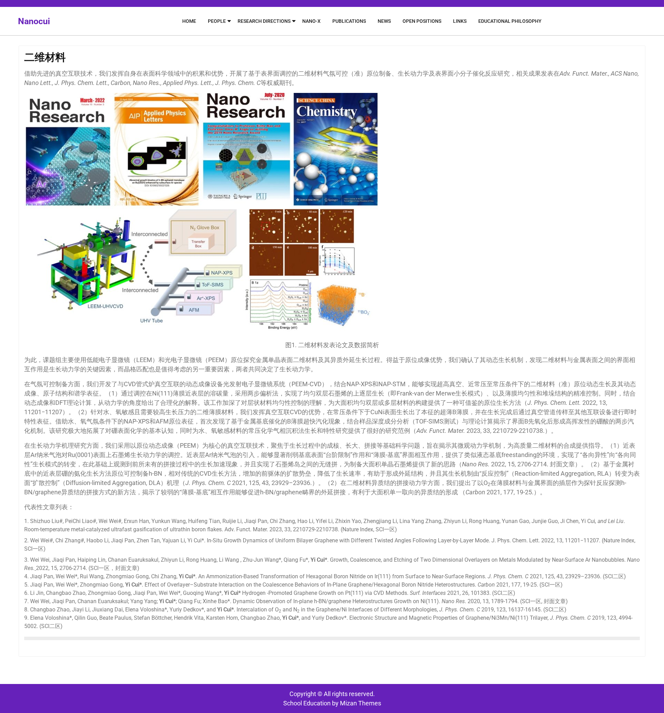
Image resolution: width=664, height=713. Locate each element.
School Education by (332, 703)
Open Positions (422, 21)
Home (189, 21)
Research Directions (264, 21)
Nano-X (311, 21)
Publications (349, 21)
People (217, 21)
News (384, 21)
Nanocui (34, 21)
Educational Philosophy (510, 21)
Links (460, 21)
